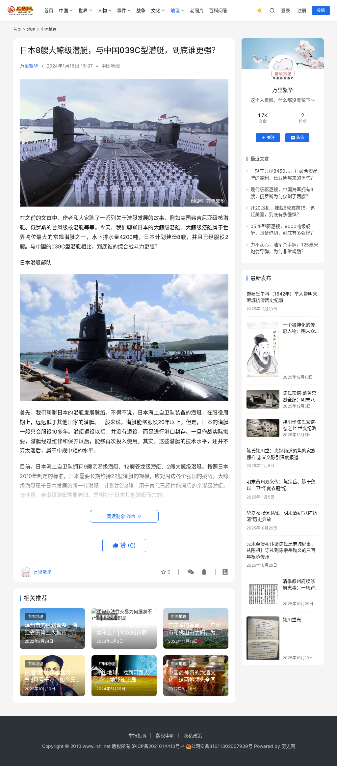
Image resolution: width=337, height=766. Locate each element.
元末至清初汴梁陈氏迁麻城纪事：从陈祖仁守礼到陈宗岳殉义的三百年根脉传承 (281, 550)
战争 (140, 10)
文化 (155, 10)
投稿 (321, 10)
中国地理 (110, 66)
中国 (63, 10)
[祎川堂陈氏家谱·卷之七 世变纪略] (262, 428)
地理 (175, 10)
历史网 (288, 746)
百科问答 (218, 10)
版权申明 (165, 735)
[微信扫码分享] (191, 572)
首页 (48, 10)
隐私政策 (193, 735)
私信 (300, 137)
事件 (121, 10)
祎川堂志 (292, 619)
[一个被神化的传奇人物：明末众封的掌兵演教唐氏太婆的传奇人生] (262, 351)
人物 (102, 10)
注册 (301, 10)
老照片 (197, 10)
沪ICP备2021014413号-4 (159, 746)
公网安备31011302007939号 (222, 746)
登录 (285, 10)
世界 (83, 10)
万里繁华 (29, 66)
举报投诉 (137, 735)
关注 (271, 137)
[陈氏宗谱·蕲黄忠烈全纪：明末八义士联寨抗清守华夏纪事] (262, 399)
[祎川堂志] (262, 638)
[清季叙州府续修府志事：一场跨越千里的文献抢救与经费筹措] (262, 592)
